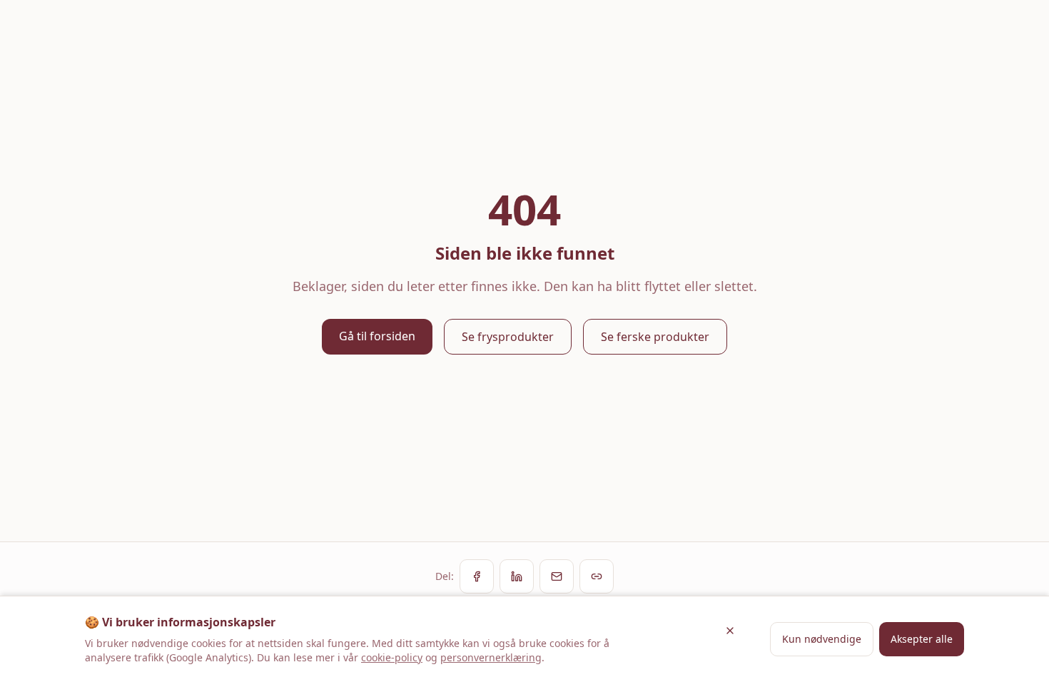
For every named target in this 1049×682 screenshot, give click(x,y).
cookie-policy (391, 657)
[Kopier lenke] (596, 576)
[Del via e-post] (556, 576)
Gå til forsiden (377, 336)
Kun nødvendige (821, 639)
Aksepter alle (922, 639)
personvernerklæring (491, 657)
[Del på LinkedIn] (517, 576)
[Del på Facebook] (477, 576)
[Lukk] (730, 631)
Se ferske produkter (655, 337)
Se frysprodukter (508, 337)
